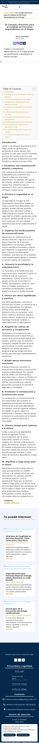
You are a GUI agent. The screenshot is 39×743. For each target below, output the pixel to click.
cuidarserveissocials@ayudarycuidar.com (20, 699)
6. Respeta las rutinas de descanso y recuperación (18, 118)
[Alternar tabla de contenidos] (33, 89)
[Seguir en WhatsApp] (23, 660)
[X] (24, 43)
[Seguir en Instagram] (19, 660)
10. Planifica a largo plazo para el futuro (17, 135)
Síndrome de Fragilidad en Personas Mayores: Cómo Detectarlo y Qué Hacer (18, 538)
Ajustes (7, 738)
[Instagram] (17, 43)
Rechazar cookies (23, 735)
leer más (9, 559)
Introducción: (9, 92)
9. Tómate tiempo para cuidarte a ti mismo (18, 131)
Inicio (6, 13)
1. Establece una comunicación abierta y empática (19, 95)
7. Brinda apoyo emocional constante (18, 122)
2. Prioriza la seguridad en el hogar (18, 99)
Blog (12, 13)
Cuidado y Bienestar (11, 503)
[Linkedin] (21, 43)
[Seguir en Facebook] (15, 660)
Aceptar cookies (9, 735)
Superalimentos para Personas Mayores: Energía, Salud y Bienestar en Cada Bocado (19, 577)
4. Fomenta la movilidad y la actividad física (18, 108)
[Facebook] (14, 43)
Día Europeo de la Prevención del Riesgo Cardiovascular (16, 611)
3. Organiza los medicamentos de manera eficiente (17, 103)
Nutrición (20, 582)
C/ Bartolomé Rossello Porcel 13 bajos (20, 709)
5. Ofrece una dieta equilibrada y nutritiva (16, 113)
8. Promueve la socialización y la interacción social (16, 126)
